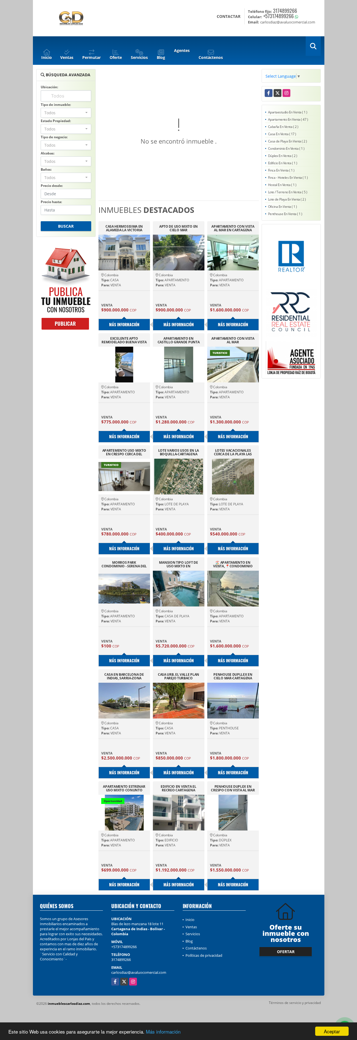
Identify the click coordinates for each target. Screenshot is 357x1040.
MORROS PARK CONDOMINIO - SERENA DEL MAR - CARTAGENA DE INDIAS (124, 564)
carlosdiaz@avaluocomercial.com (138, 972)
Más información (163, 1031)
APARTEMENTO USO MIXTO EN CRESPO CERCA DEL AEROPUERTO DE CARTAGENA (124, 452)
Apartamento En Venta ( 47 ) (288, 119)
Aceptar (332, 1031)
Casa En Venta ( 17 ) (282, 134)
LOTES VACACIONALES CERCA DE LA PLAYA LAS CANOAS (233, 452)
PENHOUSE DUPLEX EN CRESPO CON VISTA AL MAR (233, 788)
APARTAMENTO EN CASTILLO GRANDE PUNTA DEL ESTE (179, 340)
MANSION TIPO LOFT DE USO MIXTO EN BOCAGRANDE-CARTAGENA (178, 564)
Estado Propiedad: (56, 120)
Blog (189, 941)
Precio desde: (52, 185)
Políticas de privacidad (203, 955)
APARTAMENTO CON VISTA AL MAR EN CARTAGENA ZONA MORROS (232, 228)
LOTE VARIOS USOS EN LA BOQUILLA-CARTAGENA (178, 452)
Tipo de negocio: (54, 137)
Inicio (189, 919)
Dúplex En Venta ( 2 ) (282, 155)
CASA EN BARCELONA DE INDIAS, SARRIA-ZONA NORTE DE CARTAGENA (124, 676)
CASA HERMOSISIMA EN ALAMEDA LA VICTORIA (124, 228)
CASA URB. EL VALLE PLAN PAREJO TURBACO (178, 676)
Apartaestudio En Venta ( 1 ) (287, 112)
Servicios (192, 933)
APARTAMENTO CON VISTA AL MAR (232, 340)
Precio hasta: (51, 201)
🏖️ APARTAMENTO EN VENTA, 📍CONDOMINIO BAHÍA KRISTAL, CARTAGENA (233, 564)
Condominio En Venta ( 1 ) (286, 148)
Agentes (182, 50)
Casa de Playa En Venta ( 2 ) (287, 141)
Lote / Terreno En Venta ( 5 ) (287, 192)
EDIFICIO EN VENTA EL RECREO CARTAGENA (178, 788)
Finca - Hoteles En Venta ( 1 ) (288, 177)
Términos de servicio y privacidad (295, 1002)
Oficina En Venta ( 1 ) (282, 206)
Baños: (46, 169)
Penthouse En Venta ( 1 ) (285, 213)
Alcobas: (47, 153)
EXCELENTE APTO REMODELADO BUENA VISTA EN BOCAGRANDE (124, 340)
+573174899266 (278, 16)
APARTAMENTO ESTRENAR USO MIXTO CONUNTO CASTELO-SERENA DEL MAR (124, 788)
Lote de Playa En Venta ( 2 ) (287, 199)
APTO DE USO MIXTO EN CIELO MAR (178, 228)
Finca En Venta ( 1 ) (281, 170)
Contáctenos (196, 948)
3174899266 (285, 10)
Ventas (191, 926)
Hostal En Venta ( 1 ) (282, 184)
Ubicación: (49, 87)
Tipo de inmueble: (56, 104)
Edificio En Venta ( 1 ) (282, 163)
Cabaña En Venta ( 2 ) (283, 126)
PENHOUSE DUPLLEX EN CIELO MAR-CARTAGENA (232, 676)
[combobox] (66, 113)
